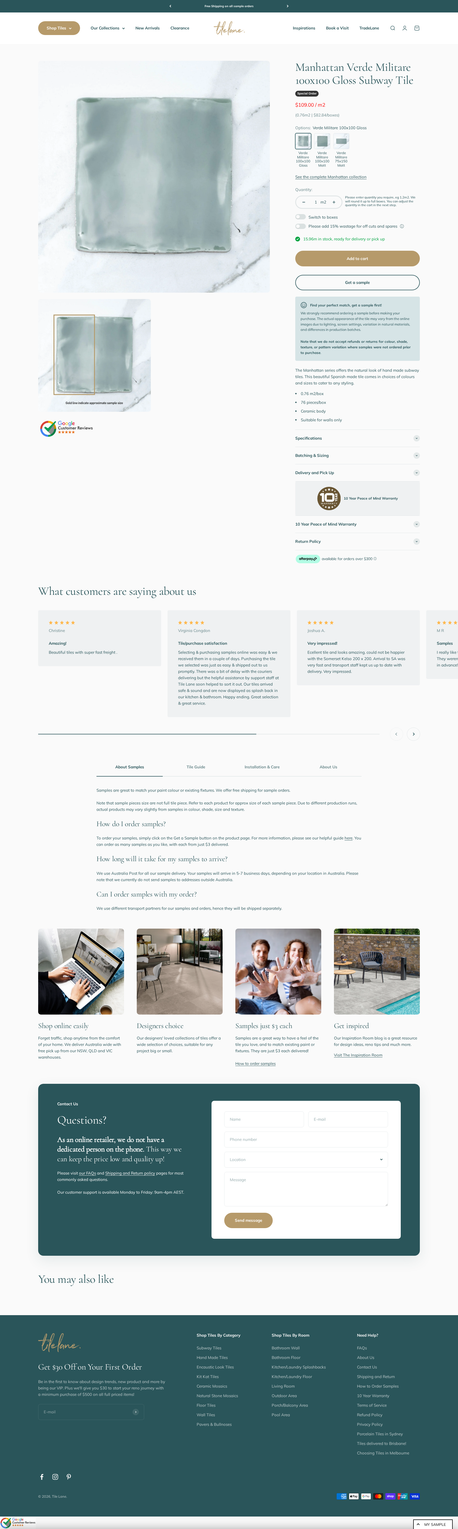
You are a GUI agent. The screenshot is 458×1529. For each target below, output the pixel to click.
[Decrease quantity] (303, 202)
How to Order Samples (378, 1386)
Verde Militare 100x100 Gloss (303, 159)
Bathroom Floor (286, 1357)
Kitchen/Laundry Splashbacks (299, 1367)
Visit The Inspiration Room (358, 1055)
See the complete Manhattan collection (331, 176)
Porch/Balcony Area (290, 1405)
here (349, 838)
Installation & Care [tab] (262, 766)
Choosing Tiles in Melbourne (383, 1453)
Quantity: (303, 189)
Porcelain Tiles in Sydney (380, 1433)
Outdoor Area (284, 1395)
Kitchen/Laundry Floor (292, 1376)
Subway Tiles (209, 1347)
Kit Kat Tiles (208, 1376)
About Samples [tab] (129, 766)
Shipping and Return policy (130, 1173)
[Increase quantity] (334, 202)
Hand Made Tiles (212, 1357)
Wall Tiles (206, 1414)
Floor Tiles (206, 1405)
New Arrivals (147, 28)
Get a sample (357, 282)
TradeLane (369, 28)
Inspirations (304, 28)
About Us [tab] (328, 766)
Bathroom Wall (286, 1347)
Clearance (179, 28)
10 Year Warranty (373, 1395)
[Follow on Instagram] (55, 1476)
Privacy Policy (370, 1424)
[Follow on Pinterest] (68, 1476)
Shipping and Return (376, 1376)
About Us (365, 1357)
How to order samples (255, 1063)
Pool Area (281, 1414)
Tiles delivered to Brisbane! (381, 1443)
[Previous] (170, 6)
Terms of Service (372, 1405)
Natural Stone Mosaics (217, 1395)
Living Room (283, 1386)
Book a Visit (337, 28)
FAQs (362, 1347)
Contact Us (367, 1367)
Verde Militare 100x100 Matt (322, 159)
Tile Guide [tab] (196, 766)
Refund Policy (369, 1414)
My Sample (435, 1524)
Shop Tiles (56, 28)
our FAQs (87, 1173)
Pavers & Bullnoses (214, 1424)
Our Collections (105, 28)
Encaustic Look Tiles (215, 1367)
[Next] (288, 6)
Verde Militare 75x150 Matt (341, 159)
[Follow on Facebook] (41, 1476)
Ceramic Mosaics (212, 1386)
